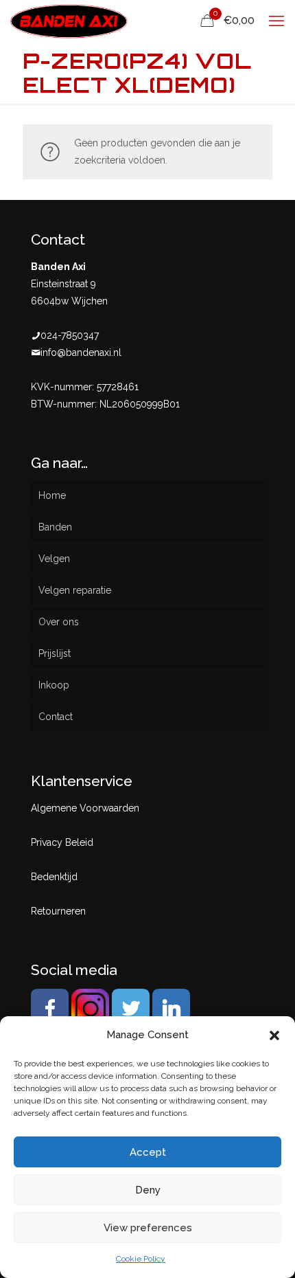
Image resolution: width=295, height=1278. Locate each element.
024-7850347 (69, 335)
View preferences (148, 1228)
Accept (148, 1152)
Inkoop (53, 685)
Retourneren (58, 911)
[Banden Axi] (69, 20)
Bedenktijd (54, 876)
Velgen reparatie (74, 590)
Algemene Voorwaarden (85, 808)
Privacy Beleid (62, 842)
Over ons (58, 621)
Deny (148, 1190)
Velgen (54, 558)
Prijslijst (54, 653)
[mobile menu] (276, 20)
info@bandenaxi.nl (80, 352)
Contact (55, 716)
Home (52, 495)
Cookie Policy (140, 1259)
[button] (274, 1035)
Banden (55, 527)
